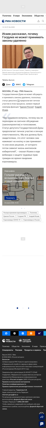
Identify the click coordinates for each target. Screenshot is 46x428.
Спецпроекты (7, 350)
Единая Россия (27, 107)
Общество (15, 346)
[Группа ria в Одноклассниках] (31, 333)
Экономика (26, 346)
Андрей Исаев (34, 216)
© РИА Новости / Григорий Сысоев (13, 70)
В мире (35, 346)
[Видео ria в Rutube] (39, 333)
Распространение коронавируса (15, 213)
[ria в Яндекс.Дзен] (14, 333)
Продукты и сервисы (32, 350)
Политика (33, 213)
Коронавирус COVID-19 (11, 220)
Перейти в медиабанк (31, 70)
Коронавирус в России (31, 220)
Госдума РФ (21, 216)
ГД (18, 100)
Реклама (18, 350)
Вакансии (5, 359)
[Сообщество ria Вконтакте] (23, 333)
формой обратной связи (23, 399)
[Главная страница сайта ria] (13, 21)
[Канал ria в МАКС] (6, 333)
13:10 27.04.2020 (8, 27)
